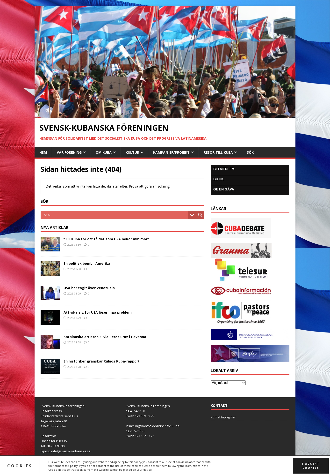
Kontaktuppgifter (223, 417)
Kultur (132, 152)
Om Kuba (104, 152)
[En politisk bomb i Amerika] (50, 273)
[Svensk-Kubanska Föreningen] (165, 115)
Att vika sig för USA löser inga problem (98, 312)
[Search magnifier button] (200, 215)
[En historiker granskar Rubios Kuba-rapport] (50, 370)
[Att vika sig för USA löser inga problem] (50, 321)
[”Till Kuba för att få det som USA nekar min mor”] (50, 248)
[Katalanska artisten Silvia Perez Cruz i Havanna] (50, 346)
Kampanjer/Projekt (171, 152)
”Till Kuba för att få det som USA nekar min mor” (106, 239)
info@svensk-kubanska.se (71, 451)
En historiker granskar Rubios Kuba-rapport (102, 361)
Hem (43, 152)
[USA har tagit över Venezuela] (50, 297)
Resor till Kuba (218, 152)
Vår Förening (69, 152)
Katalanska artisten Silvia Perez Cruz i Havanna (105, 336)
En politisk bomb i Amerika (87, 263)
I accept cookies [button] (311, 465)
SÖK (250, 152)
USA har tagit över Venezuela (89, 288)
